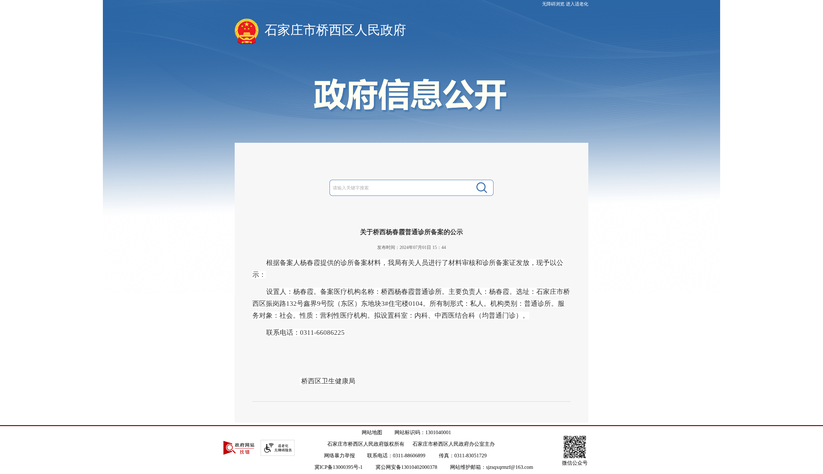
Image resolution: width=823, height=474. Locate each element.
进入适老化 (577, 4)
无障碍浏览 (553, 4)
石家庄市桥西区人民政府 (335, 30)
